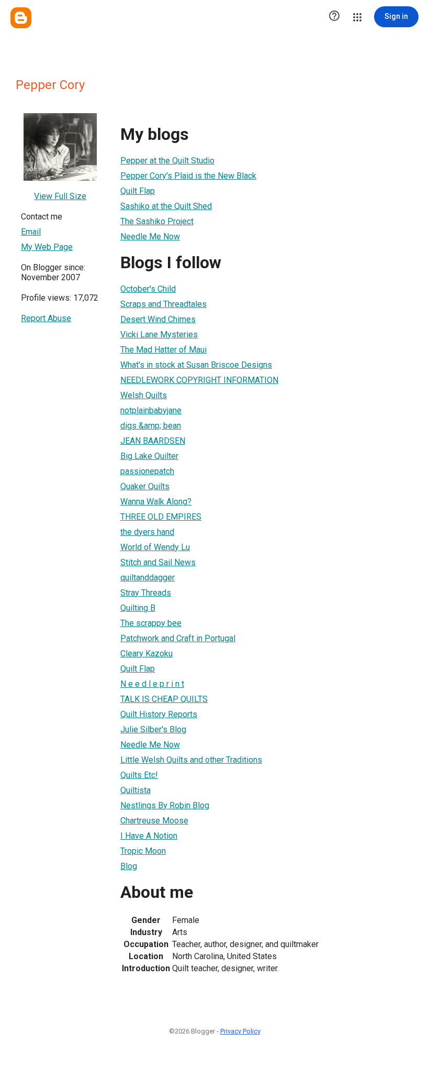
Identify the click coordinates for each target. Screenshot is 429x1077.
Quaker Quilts (145, 486)
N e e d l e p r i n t (152, 684)
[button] (334, 16)
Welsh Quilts (143, 395)
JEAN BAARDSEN (152, 441)
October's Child (148, 289)
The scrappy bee (151, 623)
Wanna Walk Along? (155, 502)
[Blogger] (20, 17)
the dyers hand (147, 532)
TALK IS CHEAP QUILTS (164, 699)
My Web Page (47, 247)
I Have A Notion (148, 836)
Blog (128, 866)
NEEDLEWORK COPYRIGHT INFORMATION (199, 380)
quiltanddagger (147, 578)
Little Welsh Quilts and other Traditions (191, 760)
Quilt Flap (137, 191)
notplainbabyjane (151, 410)
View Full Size (60, 196)
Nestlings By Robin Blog (164, 805)
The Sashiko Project (157, 221)
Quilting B (137, 608)
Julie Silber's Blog (153, 729)
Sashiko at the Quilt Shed (166, 206)
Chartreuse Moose (154, 821)
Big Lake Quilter (149, 456)
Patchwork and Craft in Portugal (177, 638)
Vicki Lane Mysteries (159, 334)
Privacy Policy (240, 1031)
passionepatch (147, 471)
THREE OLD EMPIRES (160, 517)
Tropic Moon (143, 851)
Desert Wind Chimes (158, 319)
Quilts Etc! (139, 775)
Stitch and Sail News (158, 562)
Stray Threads (145, 593)
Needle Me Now (150, 236)
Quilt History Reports (158, 714)
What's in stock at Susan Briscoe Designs (196, 365)
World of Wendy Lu (155, 547)
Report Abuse (46, 318)
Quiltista (135, 790)
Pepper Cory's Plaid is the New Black (188, 176)
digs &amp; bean (150, 426)
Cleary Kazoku (146, 653)
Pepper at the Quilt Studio (167, 161)
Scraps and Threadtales (163, 304)
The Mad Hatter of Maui (163, 350)
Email (31, 232)
